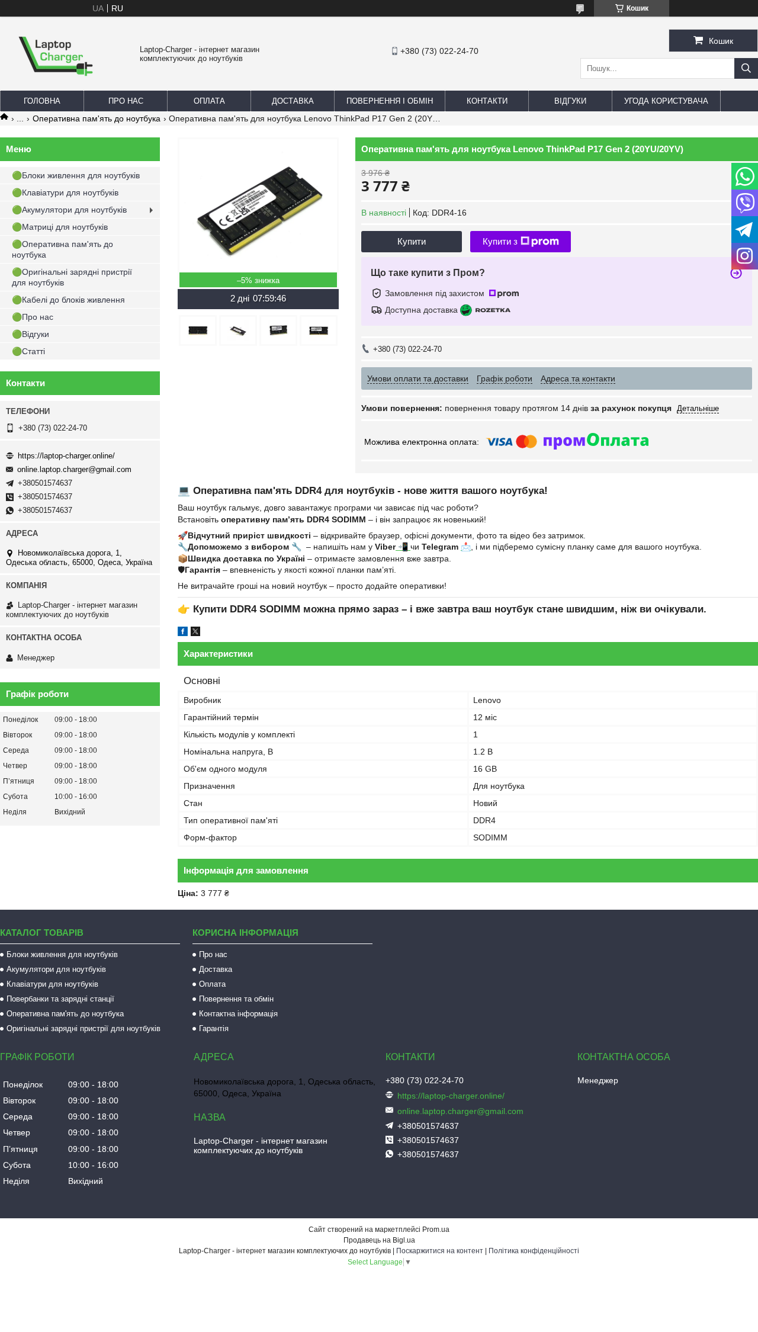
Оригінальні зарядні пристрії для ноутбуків (83, 1028)
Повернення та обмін (236, 998)
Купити (411, 241)
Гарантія (214, 1028)
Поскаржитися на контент (439, 1251)
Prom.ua (435, 1229)
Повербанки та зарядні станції (60, 998)
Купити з (500, 241)
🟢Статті (28, 351)
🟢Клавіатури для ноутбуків (65, 192)
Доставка (293, 101)
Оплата (209, 101)
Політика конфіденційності (534, 1251)
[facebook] (183, 633)
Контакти (487, 101)
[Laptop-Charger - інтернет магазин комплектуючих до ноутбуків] (55, 85)
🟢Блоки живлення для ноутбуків (76, 175)
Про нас (125, 101)
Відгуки (570, 101)
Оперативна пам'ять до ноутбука (96, 118)
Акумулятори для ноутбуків (56, 969)
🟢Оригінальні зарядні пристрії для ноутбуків (72, 277)
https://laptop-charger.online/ (66, 455)
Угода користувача (666, 101)
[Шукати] (746, 68)
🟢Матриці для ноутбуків (60, 227)
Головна (42, 101)
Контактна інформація (238, 1013)
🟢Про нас (32, 317)
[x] (195, 633)
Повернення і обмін (389, 101)
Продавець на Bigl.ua (379, 1240)
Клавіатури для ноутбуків (52, 984)
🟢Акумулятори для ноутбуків (69, 209)
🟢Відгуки (30, 334)
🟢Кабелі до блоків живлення (68, 299)
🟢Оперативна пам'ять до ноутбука (62, 249)
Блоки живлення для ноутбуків (62, 954)
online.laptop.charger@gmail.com (74, 469)
